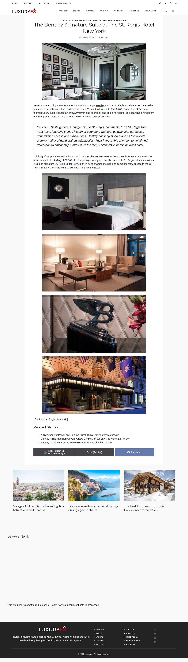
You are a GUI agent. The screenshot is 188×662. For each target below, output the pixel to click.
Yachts (104, 11)
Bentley (100, 105)
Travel (90, 11)
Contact (28, 3)
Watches (119, 11)
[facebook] (160, 3)
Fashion (63, 11)
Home (14, 3)
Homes (77, 11)
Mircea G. (105, 37)
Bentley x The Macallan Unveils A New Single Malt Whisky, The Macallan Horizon (85, 438)
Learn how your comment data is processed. (75, 605)
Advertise (44, 3)
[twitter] (165, 3)
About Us (130, 644)
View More (150, 11)
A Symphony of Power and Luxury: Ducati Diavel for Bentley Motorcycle (80, 435)
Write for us (63, 3)
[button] (165, 11)
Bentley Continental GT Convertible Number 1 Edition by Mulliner (76, 442)
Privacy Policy (133, 641)
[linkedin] (176, 3)
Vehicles (134, 11)
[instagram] (170, 3)
